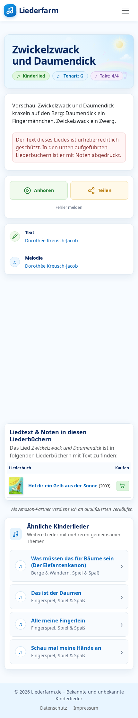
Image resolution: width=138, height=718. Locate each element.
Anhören (44, 190)
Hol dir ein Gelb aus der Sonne (63, 486)
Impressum (85, 708)
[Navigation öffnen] (125, 11)
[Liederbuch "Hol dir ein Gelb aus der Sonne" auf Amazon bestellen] (122, 486)
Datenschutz (53, 708)
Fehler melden (69, 207)
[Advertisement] (69, 349)
